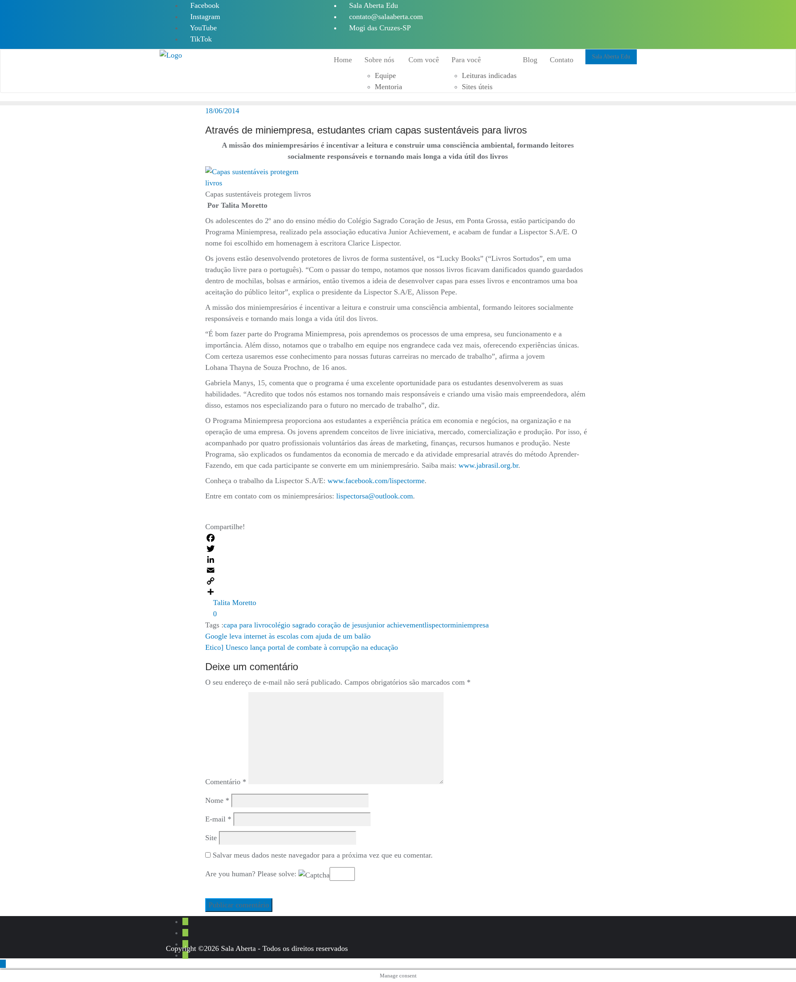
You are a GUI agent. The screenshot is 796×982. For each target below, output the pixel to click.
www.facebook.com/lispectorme (376, 480)
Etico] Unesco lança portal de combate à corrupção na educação (301, 647)
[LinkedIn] (397, 559)
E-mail (218, 819)
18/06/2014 (222, 111)
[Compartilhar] (397, 591)
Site (211, 838)
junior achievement (396, 625)
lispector (437, 625)
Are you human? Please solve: (251, 874)
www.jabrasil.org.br (488, 465)
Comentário (225, 782)
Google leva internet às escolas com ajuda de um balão (288, 636)
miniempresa (469, 625)
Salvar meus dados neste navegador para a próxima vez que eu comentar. (323, 855)
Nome (217, 800)
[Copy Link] (397, 581)
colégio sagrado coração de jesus (317, 625)
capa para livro (245, 625)
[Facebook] (397, 537)
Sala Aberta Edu (372, 5)
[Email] (397, 570)
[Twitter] (397, 548)
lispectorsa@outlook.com (374, 496)
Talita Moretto (233, 602)
